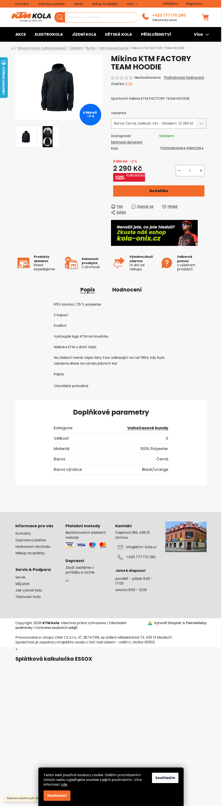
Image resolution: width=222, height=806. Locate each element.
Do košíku (159, 190)
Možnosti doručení (126, 142)
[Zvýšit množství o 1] (201, 170)
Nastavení (57, 795)
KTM (128, 83)
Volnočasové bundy (147, 428)
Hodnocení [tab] (127, 289)
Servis (78, 4)
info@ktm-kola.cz (141, 547)
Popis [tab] (87, 289)
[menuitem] (20, 34)
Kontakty (22, 4)
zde (64, 784)
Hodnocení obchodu (32, 546)
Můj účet (22, 584)
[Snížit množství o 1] (179, 170)
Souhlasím (165, 777)
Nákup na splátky (105, 4)
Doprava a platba (51, 4)
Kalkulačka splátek (135, 175)
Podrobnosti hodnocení (184, 77)
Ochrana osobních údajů (56, 627)
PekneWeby (196, 623)
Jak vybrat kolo (28, 590)
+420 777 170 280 (169, 15)
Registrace (194, 4)
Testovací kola (28, 596)
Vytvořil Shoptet (168, 623)
